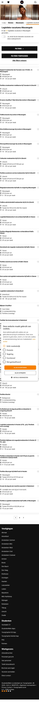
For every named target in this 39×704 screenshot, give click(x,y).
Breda (4, 562)
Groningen (5, 578)
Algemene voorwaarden (27, 685)
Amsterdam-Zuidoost (8, 555)
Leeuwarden (6, 585)
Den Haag (5, 570)
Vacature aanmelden (8, 672)
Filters (18, 49)
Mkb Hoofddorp (7, 596)
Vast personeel (6, 660)
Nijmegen (5, 600)
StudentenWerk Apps (8, 628)
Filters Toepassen (19, 56)
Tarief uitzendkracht (8, 664)
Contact (9, 687)
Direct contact (6, 675)
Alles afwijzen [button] (20, 373)
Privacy (4, 687)
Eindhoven (5, 574)
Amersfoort (5, 536)
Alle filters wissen (19, 60)
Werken (10, 22)
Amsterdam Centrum (8, 540)
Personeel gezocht (8, 657)
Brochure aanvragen (8, 668)
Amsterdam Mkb (7, 544)
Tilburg (4, 608)
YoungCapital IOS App (9, 632)
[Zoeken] (36, 2)
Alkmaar (4, 532)
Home (4, 22)
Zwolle (4, 615)
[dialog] (19, 352)
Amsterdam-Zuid (7, 551)
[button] (19, 377)
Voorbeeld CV (6, 625)
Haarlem (4, 581)
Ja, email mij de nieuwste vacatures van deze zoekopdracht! (20, 38)
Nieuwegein (20, 22)
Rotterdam (5, 604)
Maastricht (5, 593)
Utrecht (4, 611)
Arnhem (4, 559)
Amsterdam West (7, 547)
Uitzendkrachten (7, 653)
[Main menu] (2, 2)
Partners (4, 643)
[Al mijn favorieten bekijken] (8, 2)
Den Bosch (5, 566)
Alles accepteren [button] (20, 367)
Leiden (4, 589)
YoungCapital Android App (10, 636)
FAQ (3, 640)
